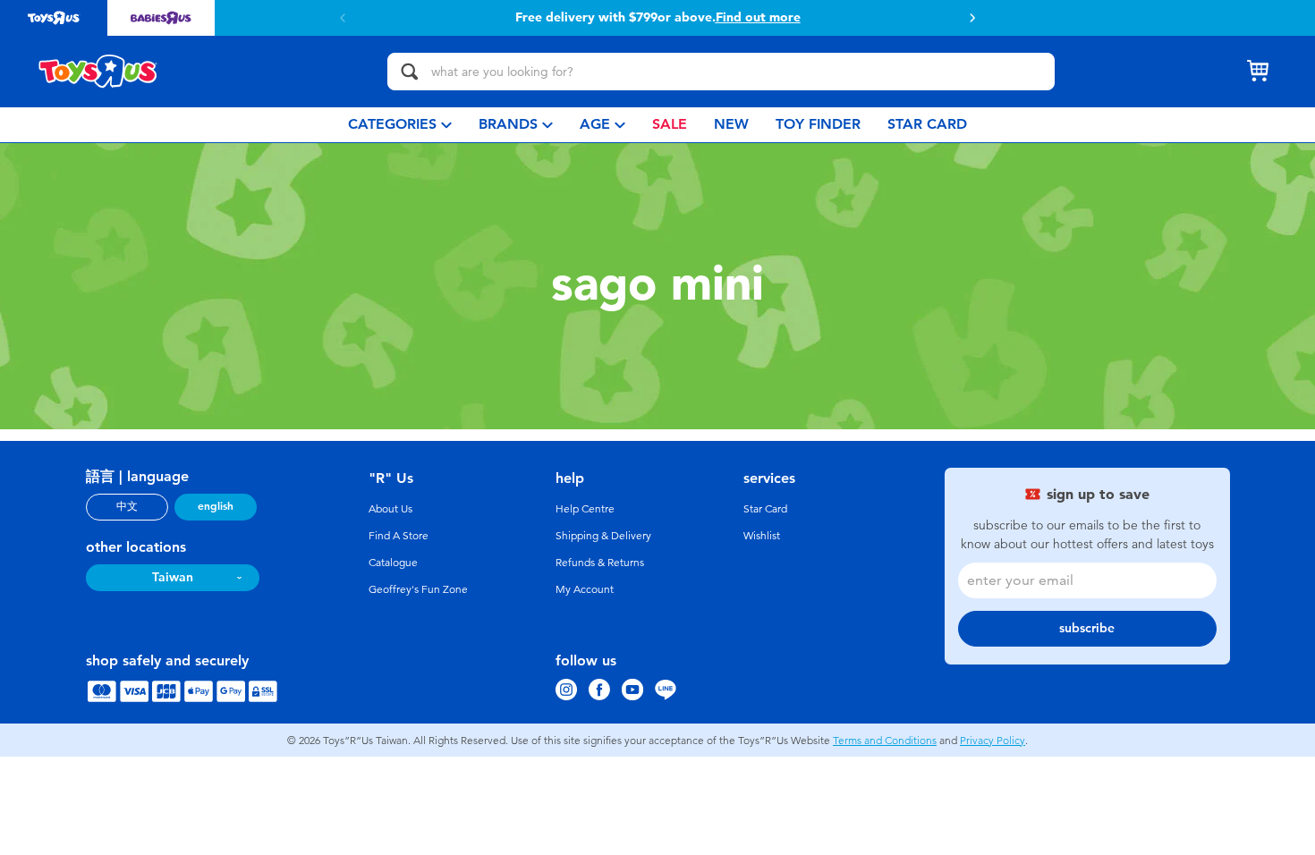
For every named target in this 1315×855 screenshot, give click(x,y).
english (215, 506)
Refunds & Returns (600, 562)
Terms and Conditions (885, 740)
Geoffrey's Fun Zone (418, 589)
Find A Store (398, 535)
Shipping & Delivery (603, 535)
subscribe (1087, 628)
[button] (972, 18)
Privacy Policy (992, 740)
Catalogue (393, 562)
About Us (390, 509)
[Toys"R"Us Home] (98, 72)
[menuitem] (400, 124)
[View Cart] (1257, 71)
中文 (127, 506)
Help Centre (585, 509)
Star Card (765, 509)
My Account (585, 589)
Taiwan (172, 577)
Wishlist (761, 535)
